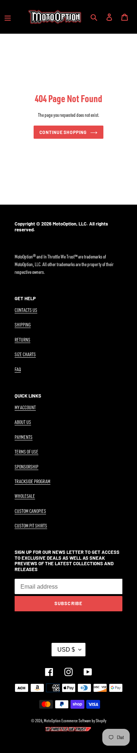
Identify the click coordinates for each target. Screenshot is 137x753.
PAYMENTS (24, 437)
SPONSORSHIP (26, 466)
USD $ (66, 649)
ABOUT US (23, 422)
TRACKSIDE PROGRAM (32, 481)
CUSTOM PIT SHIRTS (31, 525)
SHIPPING (23, 324)
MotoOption (52, 720)
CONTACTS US (26, 310)
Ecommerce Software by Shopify (83, 720)
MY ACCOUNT (25, 407)
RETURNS (22, 339)
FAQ (18, 369)
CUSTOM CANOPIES (30, 511)
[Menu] (7, 17)
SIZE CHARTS (25, 354)
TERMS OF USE (26, 451)
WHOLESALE (25, 496)
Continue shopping (63, 132)
